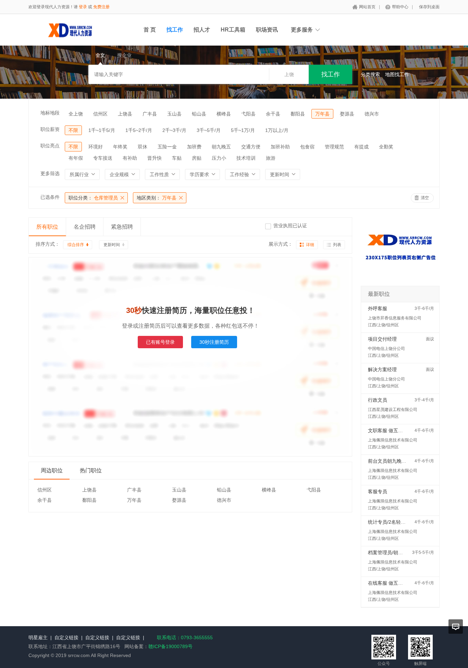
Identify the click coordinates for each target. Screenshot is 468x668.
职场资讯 (267, 30)
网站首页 (367, 6)
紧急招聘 (122, 227)
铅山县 (199, 114)
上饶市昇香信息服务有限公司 (394, 318)
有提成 (361, 146)
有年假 (76, 158)
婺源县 (347, 114)
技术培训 (246, 158)
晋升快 (154, 158)
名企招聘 (85, 227)
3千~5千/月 (209, 130)
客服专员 (377, 491)
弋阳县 (248, 114)
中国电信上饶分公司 (386, 348)
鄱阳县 (298, 114)
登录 (83, 6)
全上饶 (76, 114)
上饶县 (125, 114)
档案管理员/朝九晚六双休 (395, 552)
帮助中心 (400, 6)
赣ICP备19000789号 (170, 646)
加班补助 (280, 146)
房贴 (196, 158)
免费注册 (101, 6)
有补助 (130, 158)
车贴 (177, 158)
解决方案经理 (382, 369)
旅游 (270, 158)
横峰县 (224, 114)
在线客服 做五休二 (388, 583)
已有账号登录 (160, 342)
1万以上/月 (276, 130)
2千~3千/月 (174, 130)
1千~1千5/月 (101, 130)
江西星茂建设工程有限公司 (392, 409)
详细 (310, 244)
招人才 (202, 30)
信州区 (100, 114)
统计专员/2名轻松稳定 (391, 522)
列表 (337, 244)
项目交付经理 (382, 339)
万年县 (322, 114)
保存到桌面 (429, 6)
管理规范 (334, 146)
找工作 (175, 30)
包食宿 (307, 146)
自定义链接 (66, 637)
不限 (73, 130)
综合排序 (75, 244)
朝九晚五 (221, 146)
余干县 (273, 114)
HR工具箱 (233, 30)
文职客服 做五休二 (388, 430)
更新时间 (111, 244)
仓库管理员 (93, 198)
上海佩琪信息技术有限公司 (392, 440)
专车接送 (102, 158)
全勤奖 (386, 146)
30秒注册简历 (214, 342)
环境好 (95, 146)
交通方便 (250, 146)
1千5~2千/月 (138, 130)
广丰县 (150, 114)
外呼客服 (377, 308)
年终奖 (120, 146)
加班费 (194, 146)
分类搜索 (370, 74)
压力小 (219, 158)
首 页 (150, 30)
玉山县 (174, 114)
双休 (142, 146)
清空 (425, 197)
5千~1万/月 (243, 130)
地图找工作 (397, 74)
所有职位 (47, 227)
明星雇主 (38, 637)
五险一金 (167, 146)
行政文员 (377, 400)
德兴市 (372, 114)
